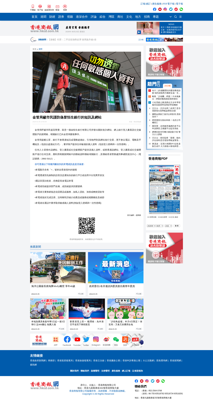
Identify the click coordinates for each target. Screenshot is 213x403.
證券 (61, 16)
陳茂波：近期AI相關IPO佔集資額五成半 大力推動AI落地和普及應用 (166, 145)
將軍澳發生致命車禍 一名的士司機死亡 (166, 121)
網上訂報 (126, 371)
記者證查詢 (137, 371)
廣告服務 (156, 3)
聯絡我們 (85, 371)
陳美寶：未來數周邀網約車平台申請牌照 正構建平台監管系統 (166, 127)
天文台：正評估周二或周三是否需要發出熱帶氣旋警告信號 (166, 109)
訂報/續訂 (146, 3)
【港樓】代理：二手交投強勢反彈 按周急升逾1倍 (95, 39)
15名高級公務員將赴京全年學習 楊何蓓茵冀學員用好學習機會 (166, 103)
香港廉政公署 (113, 360)
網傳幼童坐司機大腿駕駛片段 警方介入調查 (166, 133)
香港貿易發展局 (65, 360)
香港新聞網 (175, 360)
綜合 (103, 16)
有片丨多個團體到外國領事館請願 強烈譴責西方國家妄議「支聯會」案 (166, 91)
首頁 (34, 16)
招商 (147, 16)
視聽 (70, 16)
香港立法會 (98, 360)
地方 (138, 16)
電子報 (179, 3)
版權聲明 (95, 371)
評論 (94, 16)
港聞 (43, 16)
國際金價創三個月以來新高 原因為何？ (166, 115)
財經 (52, 16)
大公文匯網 (148, 360)
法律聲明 (105, 371)
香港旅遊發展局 (83, 360)
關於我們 (74, 371)
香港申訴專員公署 (131, 360)
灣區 (111, 16)
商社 (120, 16)
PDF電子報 (168, 3)
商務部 (51, 360)
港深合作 (82, 16)
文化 (129, 16)
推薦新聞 (35, 246)
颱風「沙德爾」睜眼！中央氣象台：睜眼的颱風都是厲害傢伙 (166, 97)
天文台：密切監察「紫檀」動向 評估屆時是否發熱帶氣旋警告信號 (166, 139)
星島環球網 (161, 360)
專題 (156, 16)
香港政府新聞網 (38, 360)
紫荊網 (33, 365)
